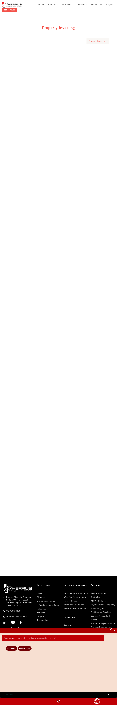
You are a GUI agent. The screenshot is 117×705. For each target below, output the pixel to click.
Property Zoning (74, 227)
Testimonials (42, 620)
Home (40, 593)
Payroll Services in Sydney (103, 605)
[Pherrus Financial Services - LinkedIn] (4, 622)
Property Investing (92, 102)
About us (41, 597)
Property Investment (85, 165)
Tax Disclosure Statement (75, 608)
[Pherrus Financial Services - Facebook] (21, 622)
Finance (71, 419)
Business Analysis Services (103, 624)
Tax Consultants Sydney (49, 605)
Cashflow (102, 419)
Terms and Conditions (74, 605)
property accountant (76, 496)
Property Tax (91, 295)
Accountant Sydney (48, 601)
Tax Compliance (84, 292)
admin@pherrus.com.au (17, 617)
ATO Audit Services (100, 601)
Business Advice (82, 419)
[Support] (58, 701)
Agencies (68, 625)
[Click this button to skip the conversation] (97, 701)
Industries (41, 609)
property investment (76, 295)
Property (93, 162)
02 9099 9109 (13, 611)
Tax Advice (105, 102)
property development (77, 427)
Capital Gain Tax (90, 100)
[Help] (20, 701)
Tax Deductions (97, 292)
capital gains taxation (88, 298)
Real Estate (72, 355)
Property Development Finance (85, 392)
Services (41, 613)
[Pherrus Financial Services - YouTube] (13, 622)
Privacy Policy (70, 601)
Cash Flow (93, 419)
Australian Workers (75, 100)
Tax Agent (80, 102)
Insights (40, 616)
